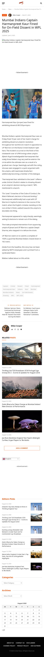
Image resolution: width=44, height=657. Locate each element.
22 (33, 620)
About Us (10, 643)
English (8, 459)
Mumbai (33, 289)
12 (16, 616)
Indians (20, 289)
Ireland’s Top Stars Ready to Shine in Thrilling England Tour (14, 508)
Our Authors (36, 646)
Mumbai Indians (8, 292)
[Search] (41, 3)
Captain (5, 286)
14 (28, 616)
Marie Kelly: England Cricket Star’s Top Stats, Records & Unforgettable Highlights (15, 556)
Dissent (20, 286)
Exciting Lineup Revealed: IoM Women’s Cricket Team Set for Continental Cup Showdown (12, 532)
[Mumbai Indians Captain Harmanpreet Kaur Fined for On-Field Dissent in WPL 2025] (22, 52)
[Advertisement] (22, 480)
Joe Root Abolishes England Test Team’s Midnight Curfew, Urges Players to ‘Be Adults (21, 439)
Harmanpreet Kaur (9, 289)
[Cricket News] (22, 3)
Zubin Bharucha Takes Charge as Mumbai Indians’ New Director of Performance (21, 405)
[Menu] (3, 3)
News (4, 15)
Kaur (26, 289)
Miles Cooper (16, 15)
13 (22, 616)
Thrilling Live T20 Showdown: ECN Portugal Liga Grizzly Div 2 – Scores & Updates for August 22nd (21, 371)
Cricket (13, 286)
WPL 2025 (20, 295)
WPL (12, 295)
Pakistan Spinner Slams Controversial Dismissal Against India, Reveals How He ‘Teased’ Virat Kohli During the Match (11, 312)
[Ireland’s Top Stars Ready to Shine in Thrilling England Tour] (36, 507)
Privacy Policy (23, 646)
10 (5, 616)
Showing (6, 295)
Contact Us (20, 643)
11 (10, 616)
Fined (27, 286)
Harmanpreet (35, 286)
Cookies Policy (9, 646)
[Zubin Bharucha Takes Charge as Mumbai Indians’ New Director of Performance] (22, 388)
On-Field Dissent (27, 292)
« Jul (3, 630)
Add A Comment (22, 448)
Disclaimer (31, 643)
